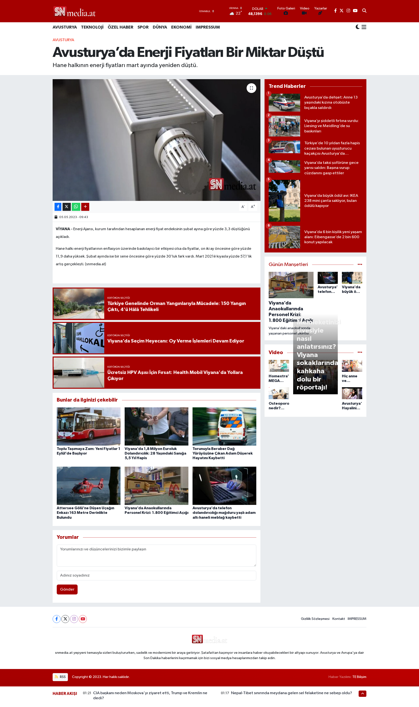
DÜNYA (160, 27)
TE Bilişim (359, 677)
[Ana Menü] (363, 27)
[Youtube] (83, 619)
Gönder (67, 589)
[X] (65, 619)
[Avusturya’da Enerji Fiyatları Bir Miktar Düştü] (156, 140)
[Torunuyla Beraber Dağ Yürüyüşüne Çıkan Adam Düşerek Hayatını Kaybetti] (224, 426)
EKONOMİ (181, 27)
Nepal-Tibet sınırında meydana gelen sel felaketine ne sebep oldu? (291, 693)
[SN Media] (75, 11)
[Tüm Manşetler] (360, 265)
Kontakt (338, 619)
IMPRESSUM (208, 27)
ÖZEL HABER (120, 27)
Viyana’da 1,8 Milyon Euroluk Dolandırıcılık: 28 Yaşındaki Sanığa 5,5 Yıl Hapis (155, 453)
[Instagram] (74, 619)
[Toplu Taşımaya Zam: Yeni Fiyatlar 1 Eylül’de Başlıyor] (89, 426)
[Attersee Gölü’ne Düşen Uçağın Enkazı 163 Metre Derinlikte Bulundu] (89, 486)
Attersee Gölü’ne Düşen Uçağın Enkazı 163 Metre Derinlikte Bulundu (85, 512)
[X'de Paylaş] (67, 207)
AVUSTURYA (65, 27)
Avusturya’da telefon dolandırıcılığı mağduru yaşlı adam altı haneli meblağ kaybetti (224, 512)
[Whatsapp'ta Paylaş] (76, 207)
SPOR (143, 27)
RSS (62, 677)
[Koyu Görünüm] (358, 27)
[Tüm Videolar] (360, 352)
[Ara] (364, 11)
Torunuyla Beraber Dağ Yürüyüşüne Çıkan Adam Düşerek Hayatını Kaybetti (223, 453)
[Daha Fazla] (85, 207)
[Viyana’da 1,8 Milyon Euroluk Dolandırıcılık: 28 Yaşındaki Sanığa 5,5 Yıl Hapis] (156, 426)
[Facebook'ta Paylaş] (58, 207)
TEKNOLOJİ (92, 27)
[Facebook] (57, 619)
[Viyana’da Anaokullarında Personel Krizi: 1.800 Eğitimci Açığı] (156, 486)
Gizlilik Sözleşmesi (315, 619)
